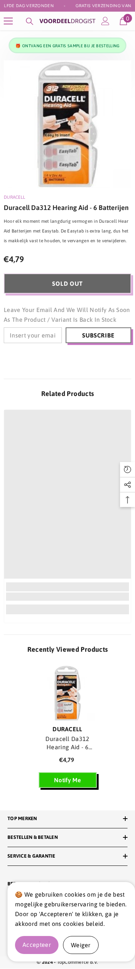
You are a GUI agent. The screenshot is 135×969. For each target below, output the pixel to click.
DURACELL (14, 197)
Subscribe (98, 335)
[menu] (8, 21)
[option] (67, 124)
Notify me (67, 780)
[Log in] (105, 21)
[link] (67, 596)
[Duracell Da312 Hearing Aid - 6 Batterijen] (68, 693)
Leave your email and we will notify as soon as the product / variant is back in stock (67, 314)
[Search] (29, 21)
